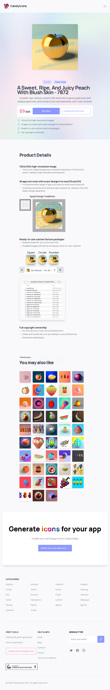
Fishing (9, 605)
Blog (40, 642)
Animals (34, 584)
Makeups (84, 599)
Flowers (34, 594)
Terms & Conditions (47, 657)
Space (59, 605)
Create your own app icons (53, 548)
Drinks (34, 589)
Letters (59, 599)
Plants (34, 605)
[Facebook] (77, 650)
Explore (9, 584)
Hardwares (36, 599)
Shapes (84, 584)
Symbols (10, 610)
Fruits (58, 594)
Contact (41, 647)
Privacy (41, 652)
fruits (47, 82)
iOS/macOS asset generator (19, 637)
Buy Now (46, 111)
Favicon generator (14, 642)
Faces (58, 589)
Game (8, 599)
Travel (34, 610)
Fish (7, 594)
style (60, 82)
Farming (84, 589)
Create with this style (73, 111)
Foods (9, 589)
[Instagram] (84, 650)
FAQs (40, 637)
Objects (59, 584)
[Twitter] (71, 650)
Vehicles (84, 594)
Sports (83, 605)
